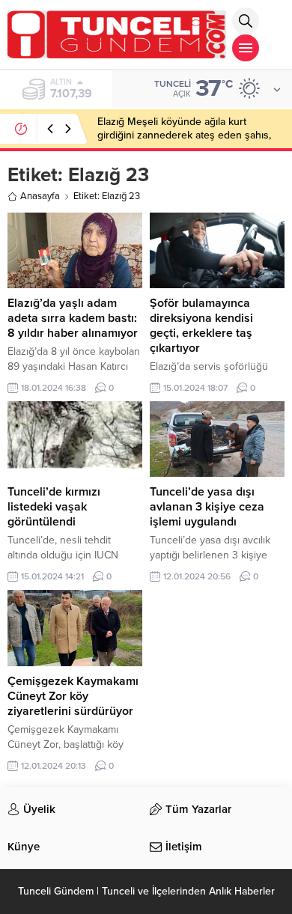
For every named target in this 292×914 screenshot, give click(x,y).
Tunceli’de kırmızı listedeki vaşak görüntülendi (53, 506)
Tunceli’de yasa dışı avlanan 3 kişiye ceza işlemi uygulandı (207, 506)
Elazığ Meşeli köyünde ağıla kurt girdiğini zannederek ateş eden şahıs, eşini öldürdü (184, 135)
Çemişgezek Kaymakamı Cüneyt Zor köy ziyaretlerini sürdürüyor (73, 696)
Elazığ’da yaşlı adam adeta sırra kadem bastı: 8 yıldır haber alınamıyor (72, 318)
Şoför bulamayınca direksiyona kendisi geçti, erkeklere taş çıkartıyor (201, 326)
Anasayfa (40, 196)
